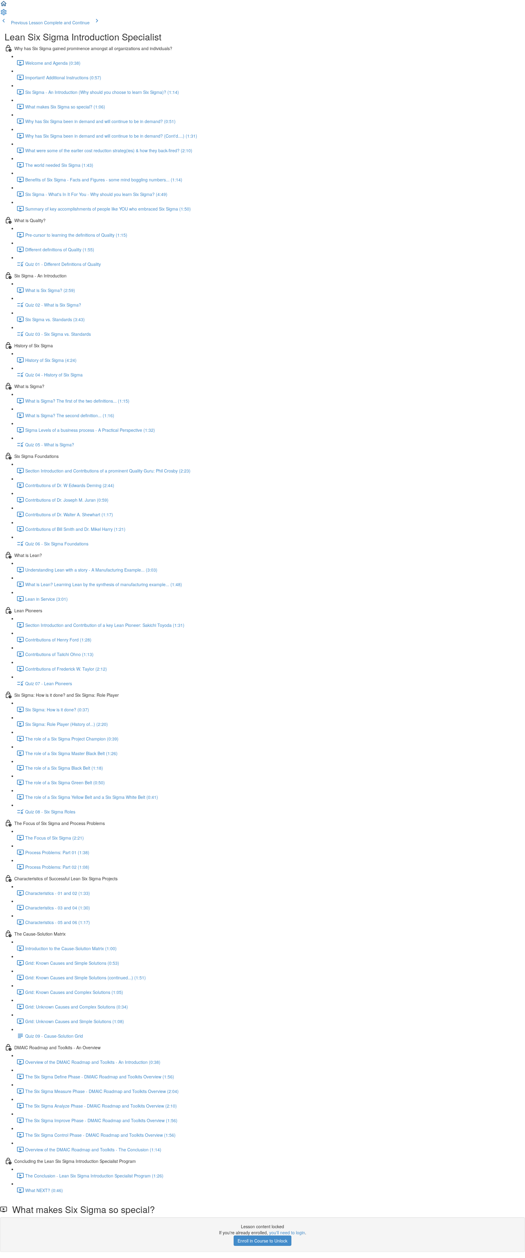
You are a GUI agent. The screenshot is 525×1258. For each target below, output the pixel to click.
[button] (3, 5)
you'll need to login (287, 1232)
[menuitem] (3, 14)
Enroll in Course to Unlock (262, 1241)
